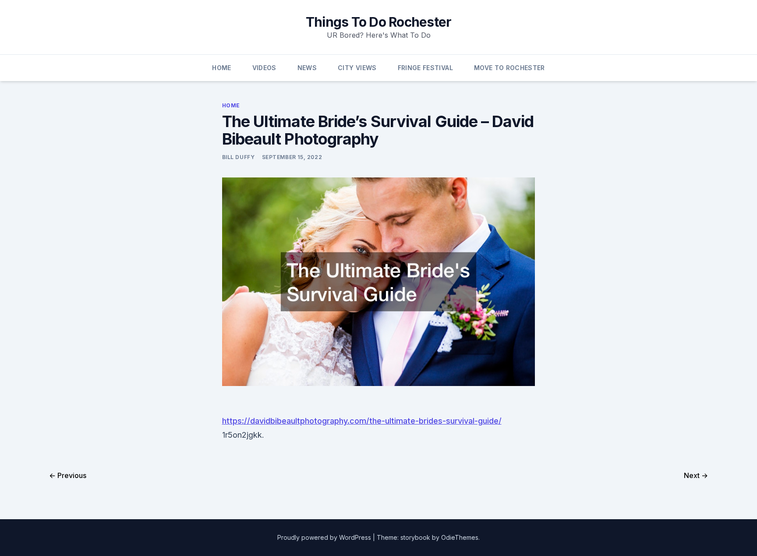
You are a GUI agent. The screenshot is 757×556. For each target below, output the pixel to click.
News (307, 67)
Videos (264, 67)
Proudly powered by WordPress (325, 537)
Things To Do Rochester (379, 22)
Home (221, 67)
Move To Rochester (509, 67)
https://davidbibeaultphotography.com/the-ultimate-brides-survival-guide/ (362, 420)
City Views (357, 67)
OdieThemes (459, 537)
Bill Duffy (238, 157)
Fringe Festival (425, 67)
